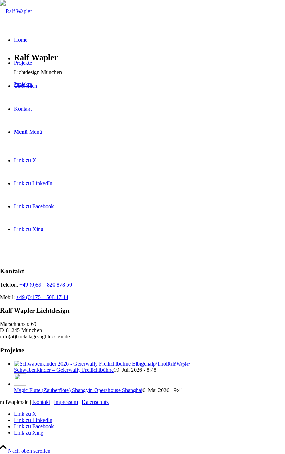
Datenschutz (95, 402)
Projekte (23, 84)
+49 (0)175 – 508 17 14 (42, 297)
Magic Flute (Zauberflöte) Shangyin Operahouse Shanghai (78, 390)
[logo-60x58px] (16, 11)
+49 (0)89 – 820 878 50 (45, 285)
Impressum (66, 402)
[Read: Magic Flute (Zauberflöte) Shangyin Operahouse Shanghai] (20, 384)
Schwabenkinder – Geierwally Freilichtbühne (64, 370)
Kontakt (41, 402)
